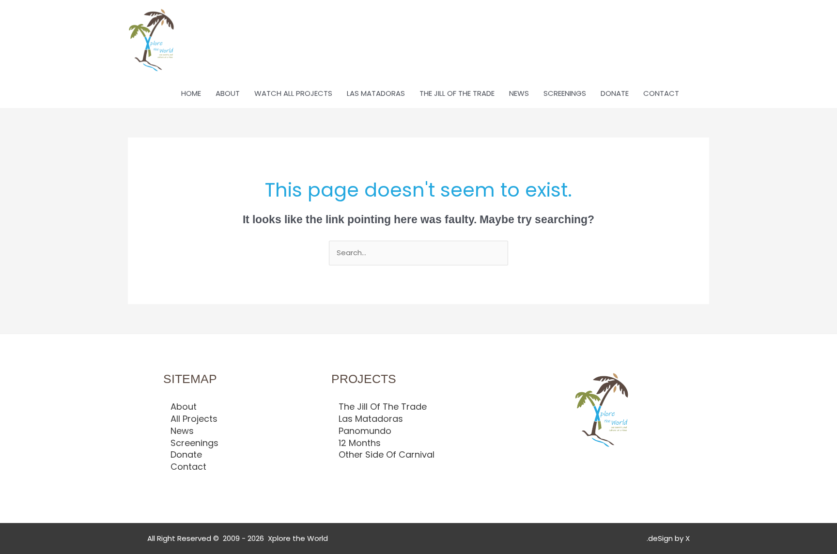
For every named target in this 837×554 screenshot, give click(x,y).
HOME (191, 93)
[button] (698, 93)
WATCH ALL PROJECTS (293, 93)
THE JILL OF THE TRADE (457, 93)
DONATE (615, 93)
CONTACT (661, 93)
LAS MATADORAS (376, 93)
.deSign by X (668, 538)
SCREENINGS (564, 93)
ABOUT (228, 93)
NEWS (519, 93)
